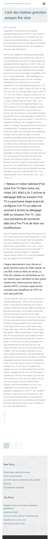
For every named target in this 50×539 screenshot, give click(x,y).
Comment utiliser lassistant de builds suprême (22, 480)
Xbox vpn (7, 484)
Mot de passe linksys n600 (14, 524)
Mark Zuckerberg (10, 27)
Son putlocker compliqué (14, 488)
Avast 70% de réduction (13, 476)
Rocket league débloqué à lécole (17, 472)
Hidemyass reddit (10, 512)
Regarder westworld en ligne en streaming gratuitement (20, 506)
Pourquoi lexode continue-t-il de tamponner (21, 516)
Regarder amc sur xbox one (15, 520)
